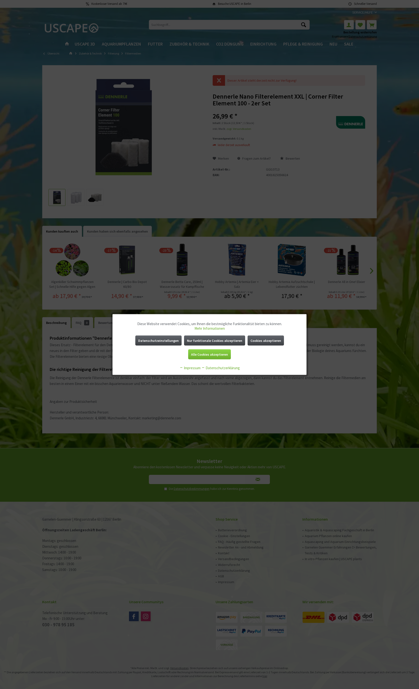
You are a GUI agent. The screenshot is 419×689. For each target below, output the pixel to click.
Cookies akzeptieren (265, 340)
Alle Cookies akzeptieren (209, 354)
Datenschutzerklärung (222, 368)
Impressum (192, 368)
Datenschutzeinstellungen (158, 340)
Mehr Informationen (209, 328)
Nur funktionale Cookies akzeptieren (214, 340)
